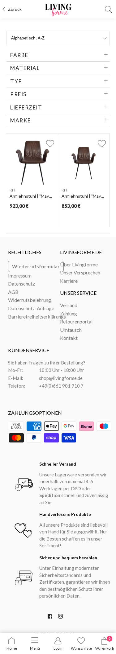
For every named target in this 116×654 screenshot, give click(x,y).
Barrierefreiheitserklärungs (37, 316)
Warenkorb (104, 648)
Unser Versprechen (80, 272)
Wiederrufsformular (36, 266)
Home (11, 648)
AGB (13, 292)
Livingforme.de (81, 252)
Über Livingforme (79, 264)
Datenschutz (21, 283)
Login (58, 648)
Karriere (69, 281)
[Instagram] (60, 617)
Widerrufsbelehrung (29, 300)
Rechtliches (24, 252)
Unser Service (78, 293)
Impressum (20, 275)
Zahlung (68, 313)
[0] (104, 643)
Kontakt (69, 338)
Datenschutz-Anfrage (31, 308)
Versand (68, 305)
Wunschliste (81, 648)
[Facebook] (50, 617)
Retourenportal (76, 321)
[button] (46, 143)
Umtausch (71, 330)
